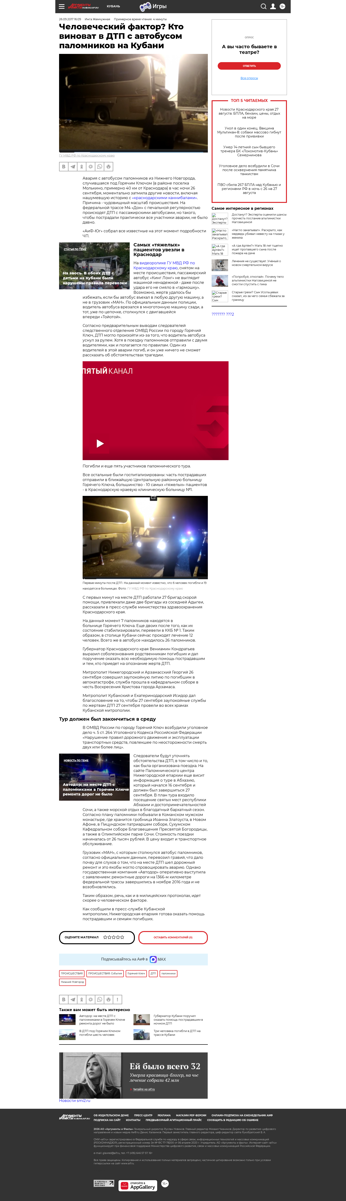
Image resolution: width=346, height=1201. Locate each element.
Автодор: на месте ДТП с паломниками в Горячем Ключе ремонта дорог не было (102, 1019)
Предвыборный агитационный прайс (174, 1120)
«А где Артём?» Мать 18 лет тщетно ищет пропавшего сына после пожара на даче (257, 249)
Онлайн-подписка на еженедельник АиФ (242, 1115)
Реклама (164, 1115)
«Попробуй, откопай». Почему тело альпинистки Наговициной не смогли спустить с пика (258, 280)
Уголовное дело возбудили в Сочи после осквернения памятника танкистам (249, 170)
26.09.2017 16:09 (70, 19)
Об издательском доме (111, 1115)
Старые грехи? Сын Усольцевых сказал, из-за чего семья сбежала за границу (258, 295)
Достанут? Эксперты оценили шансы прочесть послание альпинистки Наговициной (259, 218)
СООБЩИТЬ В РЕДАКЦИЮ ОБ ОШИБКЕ (232, 1120)
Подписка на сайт (107, 1120)
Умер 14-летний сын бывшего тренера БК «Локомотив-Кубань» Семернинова (249, 151)
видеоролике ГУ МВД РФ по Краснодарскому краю (164, 265)
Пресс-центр (143, 1115)
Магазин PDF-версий (191, 1115)
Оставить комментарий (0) (173, 937)
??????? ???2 (223, 314)
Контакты (133, 1120)
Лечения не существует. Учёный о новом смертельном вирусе (256, 263)
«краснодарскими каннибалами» (164, 198)
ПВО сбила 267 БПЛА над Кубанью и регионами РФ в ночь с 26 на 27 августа (249, 189)
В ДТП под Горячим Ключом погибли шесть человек (99, 1032)
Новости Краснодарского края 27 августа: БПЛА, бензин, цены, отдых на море (249, 114)
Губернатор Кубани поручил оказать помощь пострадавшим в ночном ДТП (178, 1019)
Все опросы (249, 78)
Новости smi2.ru (74, 1100)
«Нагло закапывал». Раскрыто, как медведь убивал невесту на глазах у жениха (258, 233)
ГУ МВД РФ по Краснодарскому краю (87, 155)
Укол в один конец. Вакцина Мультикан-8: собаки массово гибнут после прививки (249, 132)
